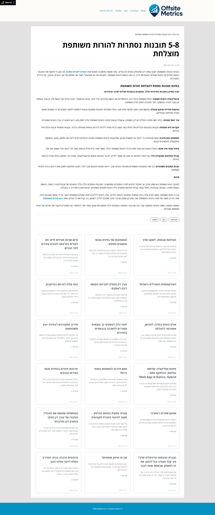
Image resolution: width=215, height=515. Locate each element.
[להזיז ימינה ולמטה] (3, 3)
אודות (143, 10)
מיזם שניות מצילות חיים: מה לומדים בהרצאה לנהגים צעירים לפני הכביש (59, 244)
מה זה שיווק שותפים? (114, 457)
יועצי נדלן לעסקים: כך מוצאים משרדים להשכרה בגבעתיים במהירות (109, 328)
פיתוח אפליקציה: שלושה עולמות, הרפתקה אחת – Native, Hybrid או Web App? (157, 373)
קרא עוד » (172, 258)
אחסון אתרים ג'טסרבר (163, 413)
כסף (125, 10)
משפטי (118, 10)
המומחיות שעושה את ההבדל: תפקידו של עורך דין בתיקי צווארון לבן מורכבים (60, 417)
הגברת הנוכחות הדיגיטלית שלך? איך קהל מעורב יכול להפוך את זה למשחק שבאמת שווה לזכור (157, 461)
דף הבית (175, 34)
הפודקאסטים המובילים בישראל (157, 284)
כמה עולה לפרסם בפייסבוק (62, 284)
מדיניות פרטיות (106, 10)
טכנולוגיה (134, 10)
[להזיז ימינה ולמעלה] (3, 2)
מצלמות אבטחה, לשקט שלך (159, 240)
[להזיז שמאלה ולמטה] (2, 3)
